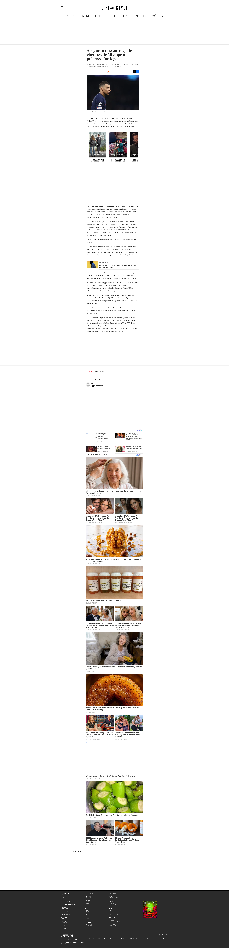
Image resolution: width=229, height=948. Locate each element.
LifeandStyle (90, 893)
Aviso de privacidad (118, 938)
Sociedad (88, 905)
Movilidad (89, 914)
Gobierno (88, 897)
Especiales (113, 893)
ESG (63, 926)
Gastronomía (113, 918)
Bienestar (112, 924)
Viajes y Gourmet (67, 901)
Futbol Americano (67, 908)
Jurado (112, 927)
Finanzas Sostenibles (92, 915)
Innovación (89, 917)
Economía (64, 921)
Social (87, 911)
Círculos (112, 900)
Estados (88, 903)
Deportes (120, 16)
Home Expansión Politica (69, 920)
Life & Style (65, 893)
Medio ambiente (90, 910)
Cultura (112, 905)
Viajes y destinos (115, 921)
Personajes (113, 922)
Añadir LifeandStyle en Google (116, 71)
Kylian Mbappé (99, 371)
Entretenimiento (94, 16)
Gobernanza (89, 913)
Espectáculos (114, 897)
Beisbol (64, 907)
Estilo (70, 16)
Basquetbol (65, 910)
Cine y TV (140, 16)
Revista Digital (66, 914)
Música (157, 16)
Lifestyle (64, 912)
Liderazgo (89, 925)
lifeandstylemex (164, 935)
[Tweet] (134, 71)
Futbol (64, 905)
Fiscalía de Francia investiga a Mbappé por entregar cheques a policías (118, 266)
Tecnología (65, 924)
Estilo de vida (114, 914)
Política (88, 896)
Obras (63, 925)
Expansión (64, 917)
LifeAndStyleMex (167, 935)
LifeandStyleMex (159, 935)
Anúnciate (148, 938)
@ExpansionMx (98, 385)
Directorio (160, 938)
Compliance (135, 938)
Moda (111, 901)
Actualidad (89, 924)
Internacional (66, 922)
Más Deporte (65, 911)
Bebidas (112, 920)
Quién (111, 896)
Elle (110, 909)
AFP (92, 383)
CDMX (87, 901)
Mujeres (64, 928)
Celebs (112, 913)
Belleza (112, 903)
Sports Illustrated (68, 904)
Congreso (88, 900)
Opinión (88, 904)
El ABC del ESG (90, 918)
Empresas (64, 918)
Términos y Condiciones (96, 938)
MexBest (112, 917)
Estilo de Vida (114, 925)
